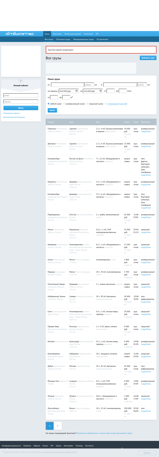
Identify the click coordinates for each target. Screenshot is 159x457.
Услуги (45, 445)
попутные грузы (63, 39)
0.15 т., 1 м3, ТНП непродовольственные (106, 232)
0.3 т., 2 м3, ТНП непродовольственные (106, 384)
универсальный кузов (75, 103)
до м (66, 97)
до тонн (123, 91)
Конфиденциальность (11, 445)
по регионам (102, 39)
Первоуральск (58, 217)
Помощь (79, 445)
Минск (79, 261)
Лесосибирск (56, 411)
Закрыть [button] (147, 453)
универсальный (148, 128)
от (105, 91)
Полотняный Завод (56, 287)
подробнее (146, 131)
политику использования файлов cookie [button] (59, 452)
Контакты (89, 445)
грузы (47, 34)
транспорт (57, 34)
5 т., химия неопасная (109, 284)
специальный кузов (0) (117, 103)
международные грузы (83, 39)
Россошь (79, 329)
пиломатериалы (106, 259)
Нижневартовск (80, 248)
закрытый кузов (96, 103)
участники (88, 34)
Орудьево (79, 287)
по (81, 91)
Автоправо (68, 445)
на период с (53, 91)
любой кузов (55, 103)
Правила (27, 445)
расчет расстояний (73, 34)
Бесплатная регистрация (14, 117)
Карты (58, 445)
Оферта (36, 445)
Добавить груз (148, 58)
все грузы (49, 39)
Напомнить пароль (11, 113)
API (97, 34)
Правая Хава (57, 329)
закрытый (145, 229)
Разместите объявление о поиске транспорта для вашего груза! (104, 433)
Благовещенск (55, 356)
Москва (58, 341)
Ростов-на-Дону (81, 161)
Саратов (78, 131)
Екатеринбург (58, 161)
